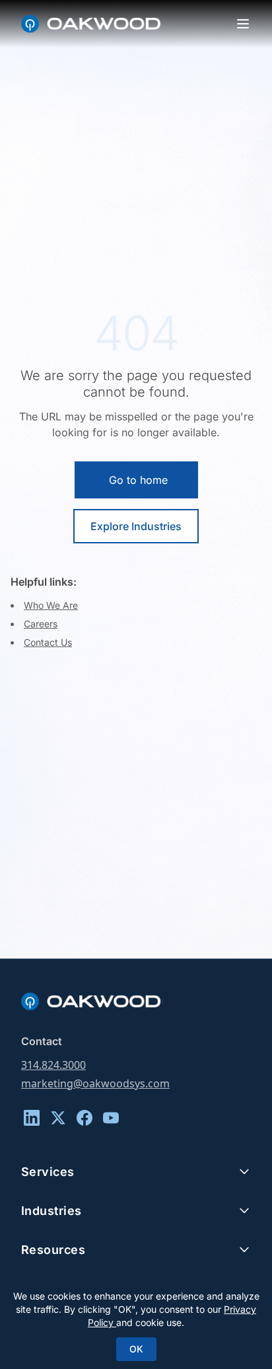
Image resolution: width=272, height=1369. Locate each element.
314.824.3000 (53, 1065)
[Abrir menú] (243, 24)
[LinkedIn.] (31, 1117)
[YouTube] (110, 1117)
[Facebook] (84, 1117)
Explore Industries (136, 526)
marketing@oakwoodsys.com (95, 1083)
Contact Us (48, 642)
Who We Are (51, 605)
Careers (40, 623)
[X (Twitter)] (58, 1117)
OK (136, 1348)
